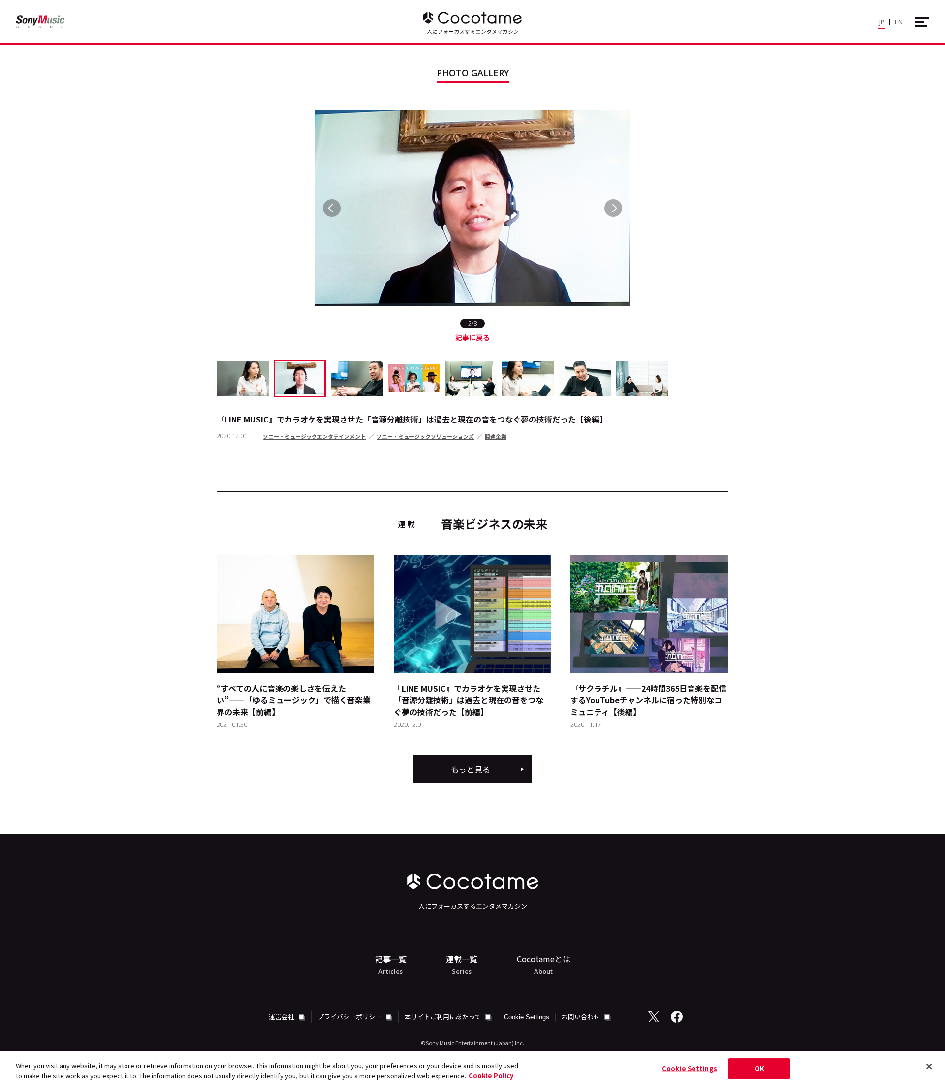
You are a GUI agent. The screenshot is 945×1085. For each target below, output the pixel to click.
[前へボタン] (332, 208)
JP (881, 21)
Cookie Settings (526, 1017)
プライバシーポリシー (350, 1016)
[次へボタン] (613, 208)
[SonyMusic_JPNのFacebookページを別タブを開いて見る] (677, 1017)
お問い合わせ (581, 1016)
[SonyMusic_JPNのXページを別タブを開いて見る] (653, 1016)
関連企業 (495, 436)
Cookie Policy (491, 1075)
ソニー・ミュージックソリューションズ (425, 436)
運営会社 (282, 1016)
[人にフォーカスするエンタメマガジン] (472, 18)
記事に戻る (472, 337)
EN (899, 21)
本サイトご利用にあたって (443, 1016)
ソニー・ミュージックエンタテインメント (314, 436)
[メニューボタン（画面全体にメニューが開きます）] (922, 22)
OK (759, 1068)
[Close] (929, 1067)
